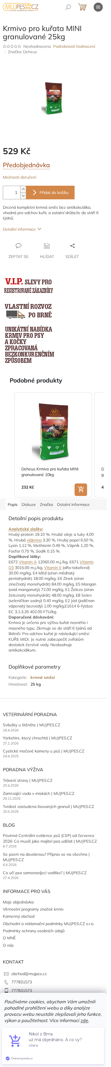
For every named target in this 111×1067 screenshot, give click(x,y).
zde (84, 1020)
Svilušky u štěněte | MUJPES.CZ (31, 724)
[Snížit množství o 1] (23, 196)
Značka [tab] (46, 504)
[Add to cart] (81, 489)
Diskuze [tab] (29, 504)
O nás (8, 945)
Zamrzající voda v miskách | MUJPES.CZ (38, 793)
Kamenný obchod (18, 916)
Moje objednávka (18, 902)
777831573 (21, 982)
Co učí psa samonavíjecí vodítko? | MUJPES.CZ (45, 872)
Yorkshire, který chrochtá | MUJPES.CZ (37, 738)
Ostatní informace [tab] (73, 504)
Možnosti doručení (19, 177)
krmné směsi (42, 677)
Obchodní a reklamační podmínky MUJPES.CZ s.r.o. (48, 923)
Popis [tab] (13, 504)
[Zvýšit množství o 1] (23, 189)
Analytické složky (25, 529)
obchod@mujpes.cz (29, 973)
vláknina (34, 540)
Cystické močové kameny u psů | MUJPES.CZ (43, 751)
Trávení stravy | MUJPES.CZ (27, 780)
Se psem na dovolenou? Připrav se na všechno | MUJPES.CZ (46, 857)
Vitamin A (28, 561)
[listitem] (53, 444)
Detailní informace (19, 229)
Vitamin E (52, 567)
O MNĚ (9, 937)
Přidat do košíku (54, 192)
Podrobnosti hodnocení (74, 46)
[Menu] (98, 7)
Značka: (22, 51)
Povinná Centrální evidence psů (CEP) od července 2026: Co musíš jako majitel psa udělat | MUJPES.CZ (50, 838)
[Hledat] (68, 7)
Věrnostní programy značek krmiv (33, 909)
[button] (8, 445)
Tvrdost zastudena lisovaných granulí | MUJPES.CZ (48, 806)
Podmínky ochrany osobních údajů (34, 930)
